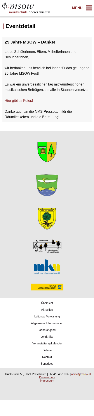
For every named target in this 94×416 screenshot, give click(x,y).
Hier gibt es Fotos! (19, 100)
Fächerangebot (47, 330)
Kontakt (47, 357)
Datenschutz (47, 377)
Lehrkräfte (47, 336)
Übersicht (47, 303)
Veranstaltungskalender (47, 343)
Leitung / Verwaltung (47, 316)
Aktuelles (47, 309)
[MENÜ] (89, 9)
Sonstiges (47, 363)
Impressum (47, 380)
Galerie (47, 350)
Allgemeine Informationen (47, 323)
